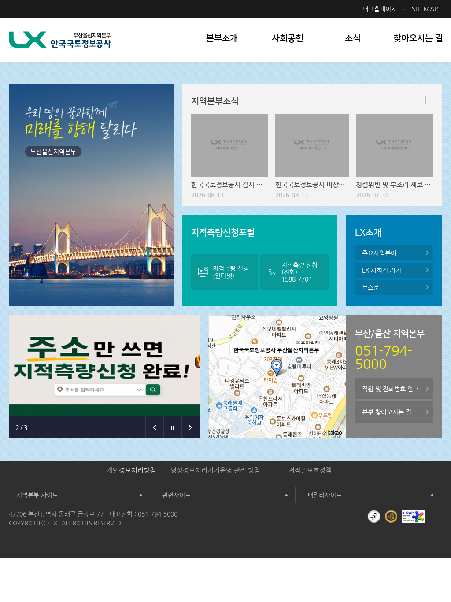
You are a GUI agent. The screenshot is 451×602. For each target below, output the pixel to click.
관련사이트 (176, 494)
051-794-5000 (157, 513)
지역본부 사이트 (37, 494)
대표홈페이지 (379, 8)
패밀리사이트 (324, 494)
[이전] (154, 427)
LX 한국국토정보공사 (60, 39)
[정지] (172, 427)
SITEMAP (425, 8)
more (426, 100)
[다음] (190, 427)
